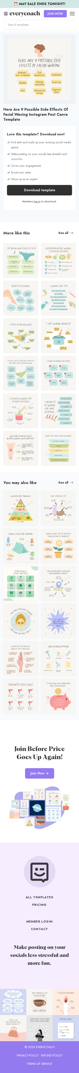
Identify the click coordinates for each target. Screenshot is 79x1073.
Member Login (39, 921)
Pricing (39, 905)
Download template (39, 190)
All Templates (39, 897)
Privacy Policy (28, 1055)
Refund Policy (51, 1055)
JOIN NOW (55, 14)
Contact (39, 929)
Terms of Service (39, 1064)
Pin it (8, 40)
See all (63, 233)
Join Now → (40, 773)
